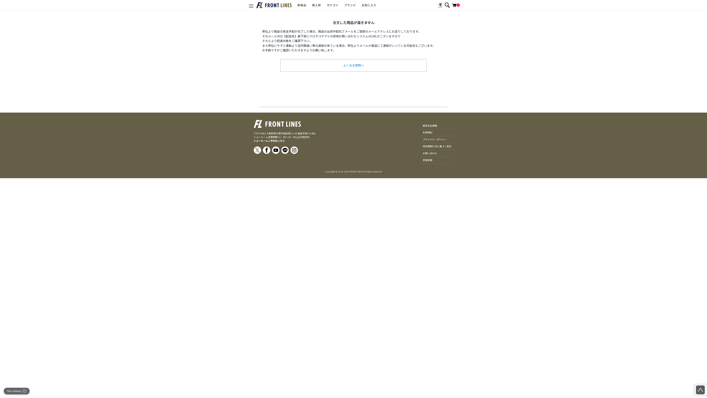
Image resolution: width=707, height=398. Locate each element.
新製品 (302, 5)
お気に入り (369, 5)
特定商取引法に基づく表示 (437, 146)
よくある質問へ (353, 65)
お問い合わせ (430, 153)
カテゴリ (332, 5)
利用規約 (427, 132)
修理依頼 (427, 160)
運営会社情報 (430, 125)
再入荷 (316, 5)
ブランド (350, 5)
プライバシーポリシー (435, 139)
